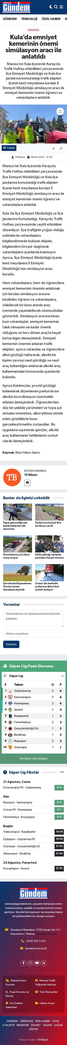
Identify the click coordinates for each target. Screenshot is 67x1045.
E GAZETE (9, 1025)
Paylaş (11, 147)
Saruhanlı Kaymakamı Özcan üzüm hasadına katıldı (17, 586)
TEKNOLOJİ (29, 19)
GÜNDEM (10, 19)
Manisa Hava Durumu (16, 982)
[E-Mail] (27, 483)
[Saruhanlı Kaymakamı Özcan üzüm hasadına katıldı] (17, 572)
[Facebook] (23, 963)
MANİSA (33, 30)
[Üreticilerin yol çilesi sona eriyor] (17, 543)
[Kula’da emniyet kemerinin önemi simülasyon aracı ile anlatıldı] (33, 124)
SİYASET (36, 1025)
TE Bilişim (20, 157)
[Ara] (56, 7)
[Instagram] (30, 963)
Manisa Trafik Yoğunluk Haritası (45, 982)
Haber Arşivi (47, 1003)
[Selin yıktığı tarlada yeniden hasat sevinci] (49, 543)
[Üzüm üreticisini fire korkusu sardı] (49, 512)
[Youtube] (37, 963)
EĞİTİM (33, 1029)
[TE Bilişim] (12, 477)
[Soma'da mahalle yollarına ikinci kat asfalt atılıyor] (49, 572)
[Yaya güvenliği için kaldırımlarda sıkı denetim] (17, 512)
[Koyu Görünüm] (51, 7)
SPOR (55, 1021)
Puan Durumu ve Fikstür (17, 994)
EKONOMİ (23, 1025)
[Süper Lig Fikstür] (62, 772)
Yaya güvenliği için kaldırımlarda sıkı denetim (15, 525)
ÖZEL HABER (51, 19)
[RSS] (44, 963)
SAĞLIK (58, 1025)
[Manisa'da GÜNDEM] (16, 7)
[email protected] (46, 933)
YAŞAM (47, 1025)
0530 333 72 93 (36, 941)
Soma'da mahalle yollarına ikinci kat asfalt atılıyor (47, 586)
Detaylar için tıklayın (33, 758)
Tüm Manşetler (48, 992)
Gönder (11, 644)
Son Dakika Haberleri (14, 1005)
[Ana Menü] (61, 7)
